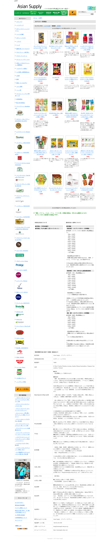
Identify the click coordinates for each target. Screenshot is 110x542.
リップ (18, 45)
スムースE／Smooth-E (22, 250)
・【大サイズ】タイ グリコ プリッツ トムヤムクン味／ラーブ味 (22, 399)
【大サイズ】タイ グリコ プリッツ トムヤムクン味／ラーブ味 (55, 152)
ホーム (35, 18)
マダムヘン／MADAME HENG (22, 153)
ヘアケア (18, 41)
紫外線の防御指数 (20, 505)
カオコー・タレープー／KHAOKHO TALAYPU (22, 120)
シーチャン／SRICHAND (23, 206)
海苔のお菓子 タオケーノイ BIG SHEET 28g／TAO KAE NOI (40, 152)
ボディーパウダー (21, 38)
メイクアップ (20, 25)
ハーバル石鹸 (20, 34)
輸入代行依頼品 (20, 102)
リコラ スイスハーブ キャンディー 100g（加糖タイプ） (71, 152)
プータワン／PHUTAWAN (23, 142)
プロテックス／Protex (22, 261)
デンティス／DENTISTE (22, 303)
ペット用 (18, 90)
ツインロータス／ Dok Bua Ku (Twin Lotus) (22, 176)
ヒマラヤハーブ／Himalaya (22, 132)
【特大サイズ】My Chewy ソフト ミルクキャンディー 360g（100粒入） (87, 152)
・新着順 (58, 26)
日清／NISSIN (20, 357)
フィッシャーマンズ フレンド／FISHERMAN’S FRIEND (40, 79)
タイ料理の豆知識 (20, 515)
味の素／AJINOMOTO (22, 348)
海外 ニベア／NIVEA (22, 292)
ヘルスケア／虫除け (21, 68)
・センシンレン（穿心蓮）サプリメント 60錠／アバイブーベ (22, 414)
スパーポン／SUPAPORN (23, 217)
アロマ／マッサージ (21, 56)
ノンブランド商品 (21, 381)
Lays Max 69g (55, 77)
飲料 (17, 79)
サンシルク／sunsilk (21, 270)
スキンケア (19, 21)
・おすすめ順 (46, 26)
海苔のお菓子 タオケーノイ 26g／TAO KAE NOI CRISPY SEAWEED (71, 115)
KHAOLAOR (19, 312)
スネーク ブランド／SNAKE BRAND (22, 185)
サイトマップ (18, 520)
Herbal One (19, 319)
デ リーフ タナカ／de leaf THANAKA (22, 164)
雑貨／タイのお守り (21, 83)
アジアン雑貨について (21, 508)
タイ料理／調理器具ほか (23, 72)
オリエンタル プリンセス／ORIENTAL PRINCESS (22, 228)
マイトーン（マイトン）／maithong (22, 196)
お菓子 (18, 75)
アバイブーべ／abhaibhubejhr (22, 107)
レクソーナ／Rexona (21, 281)
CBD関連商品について (21, 517)
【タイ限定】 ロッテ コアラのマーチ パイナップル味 (40, 189)
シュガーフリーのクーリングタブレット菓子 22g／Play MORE (87, 47)
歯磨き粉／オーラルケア (23, 48)
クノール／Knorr (20, 367)
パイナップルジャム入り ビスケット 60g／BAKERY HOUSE (87, 79)
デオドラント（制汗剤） (23, 52)
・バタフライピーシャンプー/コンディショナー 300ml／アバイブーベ (22, 439)
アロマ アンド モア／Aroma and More (22, 238)
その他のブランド (21, 378)
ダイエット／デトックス (23, 59)
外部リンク (18, 525)
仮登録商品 (19, 99)
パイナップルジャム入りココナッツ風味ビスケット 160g (71, 79)
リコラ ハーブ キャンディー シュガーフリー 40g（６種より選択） (40, 115)
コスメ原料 (19, 86)
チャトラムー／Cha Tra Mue (22, 327)
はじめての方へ (19, 502)
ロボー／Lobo (20, 338)
